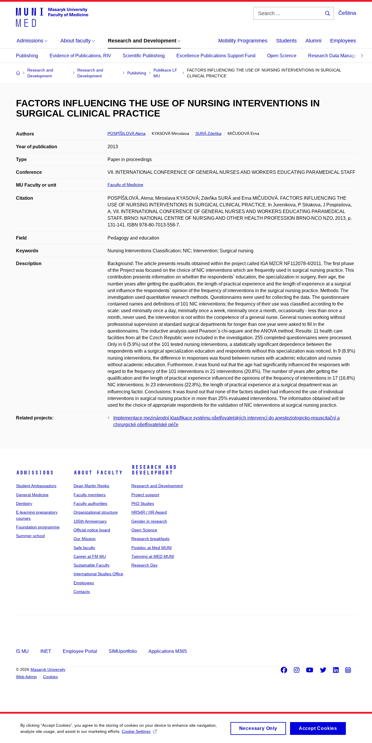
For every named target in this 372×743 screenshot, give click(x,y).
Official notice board (92, 530)
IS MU (22, 651)
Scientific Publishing (144, 55)
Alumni (313, 41)
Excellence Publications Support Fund (215, 55)
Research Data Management (337, 55)
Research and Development (154, 470)
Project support (145, 494)
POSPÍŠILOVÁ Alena (127, 133)
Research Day (144, 565)
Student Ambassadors (36, 485)
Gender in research (149, 521)
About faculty (98, 472)
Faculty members (89, 494)
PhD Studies (142, 503)
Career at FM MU (90, 556)
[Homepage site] (52, 17)
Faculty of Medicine (125, 184)
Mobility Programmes (242, 41)
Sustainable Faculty (92, 565)
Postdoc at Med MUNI (151, 547)
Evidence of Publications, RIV (80, 55)
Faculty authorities (90, 503)
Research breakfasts (150, 538)
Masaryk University (48, 669)
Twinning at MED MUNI (152, 556)
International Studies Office (98, 573)
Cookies (50, 676)
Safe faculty (84, 547)
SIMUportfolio (123, 651)
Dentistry (24, 503)
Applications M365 (168, 651)
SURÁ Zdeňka (208, 133)
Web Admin (26, 676)
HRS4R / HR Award (149, 512)
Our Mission (85, 538)
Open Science (281, 55)
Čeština (347, 13)
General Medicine (32, 494)
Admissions (35, 472)
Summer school (30, 535)
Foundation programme (38, 527)
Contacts (82, 591)
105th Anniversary (90, 521)
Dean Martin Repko (91, 485)
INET (45, 651)
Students (286, 41)
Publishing (27, 55)
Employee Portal (80, 651)
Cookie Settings (136, 731)
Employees (343, 41)
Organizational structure (96, 512)
